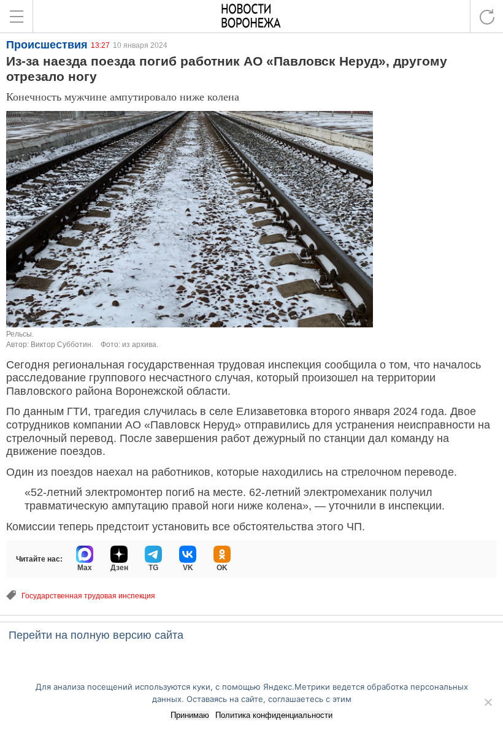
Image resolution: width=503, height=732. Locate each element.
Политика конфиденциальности (273, 715)
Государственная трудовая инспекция (88, 596)
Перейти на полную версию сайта (96, 635)
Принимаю (190, 715)
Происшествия (47, 45)
